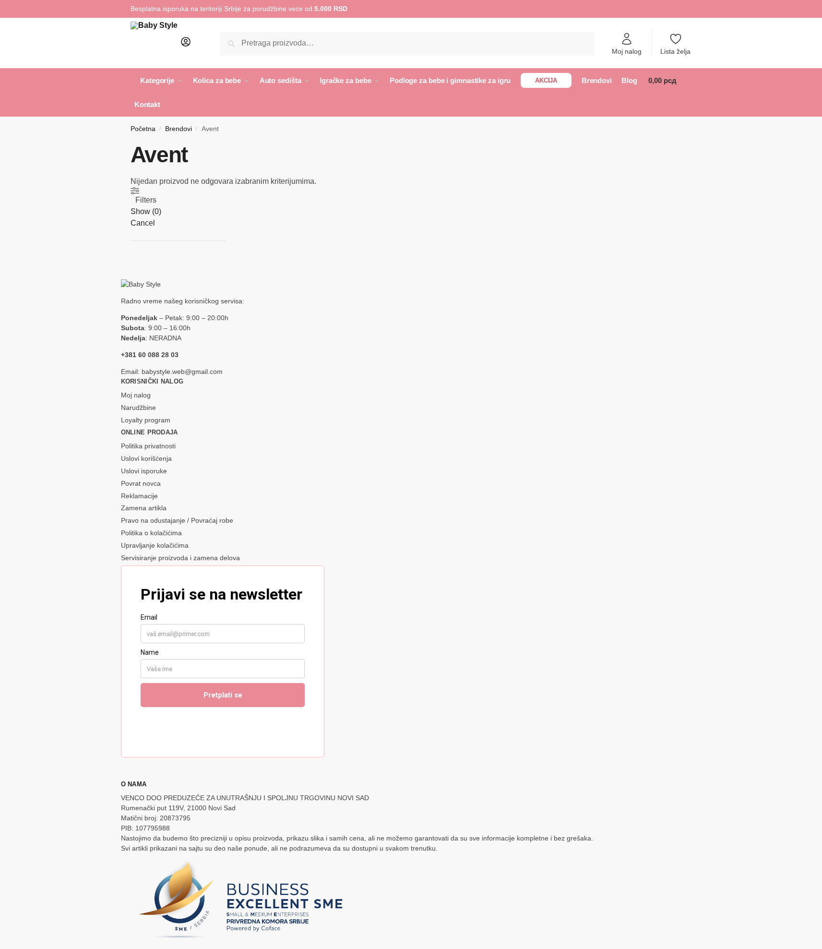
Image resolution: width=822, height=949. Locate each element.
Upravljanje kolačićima (155, 545)
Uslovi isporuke (144, 471)
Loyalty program (145, 420)
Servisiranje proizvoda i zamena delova (180, 558)
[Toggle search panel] (194, 43)
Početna (143, 128)
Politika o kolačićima (151, 533)
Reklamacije (139, 496)
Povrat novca (141, 483)
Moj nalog (627, 51)
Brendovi (178, 128)
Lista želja (675, 51)
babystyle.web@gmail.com (182, 371)
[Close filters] (133, 273)
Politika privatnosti (148, 446)
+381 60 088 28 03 (150, 355)
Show (146, 211)
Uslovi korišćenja (146, 458)
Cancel (143, 223)
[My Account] (185, 45)
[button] (669, 93)
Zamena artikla (144, 508)
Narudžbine (138, 407)
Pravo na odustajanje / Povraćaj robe (177, 520)
